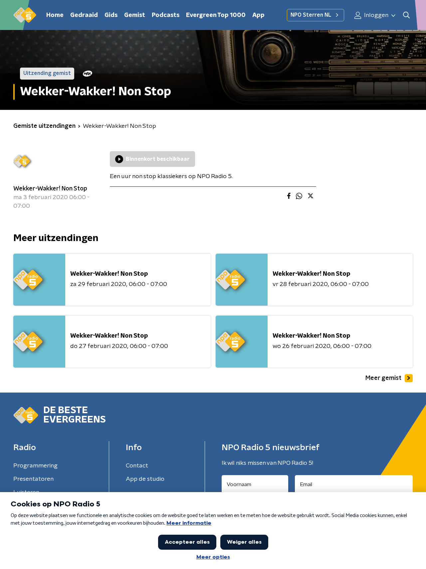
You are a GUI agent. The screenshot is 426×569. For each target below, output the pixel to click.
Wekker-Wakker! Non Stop (50, 189)
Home (55, 15)
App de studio (145, 479)
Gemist (134, 15)
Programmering (35, 466)
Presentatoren (33, 479)
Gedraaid (84, 15)
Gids (111, 15)
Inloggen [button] (375, 15)
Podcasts (165, 15)
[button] (406, 15)
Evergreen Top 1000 (216, 15)
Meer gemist (383, 378)
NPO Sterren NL (311, 15)
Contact (137, 466)
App (258, 15)
